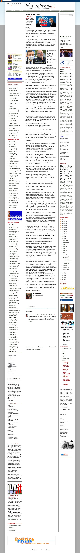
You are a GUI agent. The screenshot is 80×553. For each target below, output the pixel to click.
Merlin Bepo (11, 185)
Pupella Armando (12, 193)
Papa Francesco (65, 180)
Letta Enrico (68, 185)
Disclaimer (46, 10)
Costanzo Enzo (12, 166)
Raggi (66, 175)
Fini (70, 206)
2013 (63, 223)
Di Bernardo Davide (13, 168)
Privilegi (64, 92)
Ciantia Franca (12, 158)
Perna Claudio (12, 320)
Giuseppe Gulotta (63, 199)
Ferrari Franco (12, 283)
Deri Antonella (12, 268)
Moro (67, 202)
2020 (63, 236)
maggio (65, 248)
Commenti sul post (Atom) (35, 349)
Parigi (61, 121)
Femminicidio (63, 118)
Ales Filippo (11, 144)
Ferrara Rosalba (12, 281)
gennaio (65, 240)
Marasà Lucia (12, 307)
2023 (63, 273)
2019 (63, 234)
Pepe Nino (11, 115)
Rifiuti (61, 124)
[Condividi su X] (31, 306)
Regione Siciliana (66, 95)
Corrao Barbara (12, 165)
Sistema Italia (64, 89)
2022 (63, 272)
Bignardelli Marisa (13, 241)
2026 (63, 279)
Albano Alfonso (12, 226)
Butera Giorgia (12, 248)
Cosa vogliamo (39, 10)
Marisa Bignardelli (13, 309)
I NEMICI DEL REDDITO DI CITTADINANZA (67, 259)
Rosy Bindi (66, 213)
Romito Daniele (12, 123)
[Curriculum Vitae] (64, 455)
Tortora (63, 203)
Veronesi (64, 205)
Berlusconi (64, 170)
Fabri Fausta (11, 102)
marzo (64, 244)
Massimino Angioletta (13, 181)
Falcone (62, 185)
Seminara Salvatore (13, 342)
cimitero (70, 130)
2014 (63, 225)
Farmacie (68, 117)
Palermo (67, 76)
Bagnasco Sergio (12, 236)
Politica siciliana (64, 75)
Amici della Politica (20, 10)
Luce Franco (11, 180)
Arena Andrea (12, 234)
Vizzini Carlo (11, 351)
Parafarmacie (69, 118)
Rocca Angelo (12, 332)
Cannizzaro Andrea (13, 251)
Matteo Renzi (66, 166)
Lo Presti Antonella (13, 300)
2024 (63, 275)
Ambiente (70, 102)
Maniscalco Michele (13, 303)
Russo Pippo (11, 334)
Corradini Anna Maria (13, 259)
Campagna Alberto (13, 249)
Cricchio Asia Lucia (13, 265)
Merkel (65, 186)
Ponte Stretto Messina (66, 120)
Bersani (68, 184)
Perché (7, 10)
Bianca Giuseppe (12, 88)
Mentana (62, 195)
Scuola (70, 92)
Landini (64, 200)
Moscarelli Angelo (13, 188)
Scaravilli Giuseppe (13, 200)
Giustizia (62, 81)
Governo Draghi (45, 308)
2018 (63, 233)
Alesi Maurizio (12, 86)
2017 (63, 231)
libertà (61, 98)
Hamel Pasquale (12, 176)
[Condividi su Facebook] (32, 306)
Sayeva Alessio (12, 197)
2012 (63, 221)
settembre (65, 256)
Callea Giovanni (12, 153)
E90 (66, 132)
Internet (61, 127)
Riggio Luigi (11, 195)
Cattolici (70, 100)
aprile (64, 246)
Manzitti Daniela (12, 305)
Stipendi (66, 112)
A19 (61, 117)
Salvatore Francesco (13, 125)
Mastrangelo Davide (13, 183)
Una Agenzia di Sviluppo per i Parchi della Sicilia (17, 73)
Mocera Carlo (12, 187)
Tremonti (70, 213)
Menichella (70, 209)
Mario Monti (63, 181)
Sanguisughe (12, 530)
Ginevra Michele (12, 108)
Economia (40, 308)
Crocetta (62, 176)
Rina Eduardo (12, 118)
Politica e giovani (68, 110)
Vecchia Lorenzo (12, 132)
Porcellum (64, 360)
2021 (63, 238)
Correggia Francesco (13, 263)
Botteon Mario (12, 90)
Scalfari (68, 188)
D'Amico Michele (12, 266)
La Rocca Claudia (13, 295)
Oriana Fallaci (64, 210)
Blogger (48, 549)
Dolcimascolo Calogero (14, 170)
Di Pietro (62, 198)
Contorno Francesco (13, 161)
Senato (69, 121)
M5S (62, 69)
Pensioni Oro (70, 106)
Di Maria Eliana (12, 271)
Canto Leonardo (12, 253)
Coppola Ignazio (12, 163)
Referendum (63, 105)
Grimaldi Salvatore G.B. (14, 173)
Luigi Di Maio (68, 173)
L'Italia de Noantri (12, 529)
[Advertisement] (41, 342)
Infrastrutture (63, 84)
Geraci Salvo (11, 287)
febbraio (65, 242)
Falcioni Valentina (13, 276)
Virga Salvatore (12, 133)
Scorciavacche (68, 124)
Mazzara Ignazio (12, 314)
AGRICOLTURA (65, 131)
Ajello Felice (11, 224)
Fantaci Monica (12, 278)
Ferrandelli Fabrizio (13, 280)
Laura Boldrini (68, 193)
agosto (64, 254)
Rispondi (30, 321)
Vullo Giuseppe (12, 137)
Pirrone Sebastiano (13, 322)
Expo (69, 125)
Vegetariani (62, 132)
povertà (70, 91)
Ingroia (66, 209)
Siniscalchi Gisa (12, 202)
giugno (64, 250)
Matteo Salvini (66, 172)
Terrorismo (65, 93)
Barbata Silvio (12, 239)
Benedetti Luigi (12, 151)
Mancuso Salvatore (13, 110)
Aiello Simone (12, 141)
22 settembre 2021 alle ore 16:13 (44, 314)
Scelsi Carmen (12, 128)
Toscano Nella (12, 344)
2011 (63, 219)
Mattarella (66, 178)
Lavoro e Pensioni (65, 96)
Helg (62, 209)
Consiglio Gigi (12, 98)
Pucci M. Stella (12, 324)
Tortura (66, 130)
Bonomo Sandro (12, 244)
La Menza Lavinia (13, 293)
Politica (63, 356)
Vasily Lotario (12, 349)
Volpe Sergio (11, 135)
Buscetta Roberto (12, 246)
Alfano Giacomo (12, 146)
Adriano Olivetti (63, 189)
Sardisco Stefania (13, 126)
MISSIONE (13, 10)
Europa (62, 78)
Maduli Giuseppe (12, 302)
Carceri (70, 107)
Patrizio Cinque (69, 195)
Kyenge (71, 199)
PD (61, 76)
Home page (56, 10)
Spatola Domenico (13, 130)
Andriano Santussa (13, 231)
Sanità (65, 121)
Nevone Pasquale (13, 111)
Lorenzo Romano (32, 314)
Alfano (61, 193)
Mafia (71, 93)
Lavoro (68, 82)
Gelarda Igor (11, 171)
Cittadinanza (63, 91)
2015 (63, 227)
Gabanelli (69, 198)
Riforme (64, 102)
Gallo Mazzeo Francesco (14, 103)
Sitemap (68, 10)
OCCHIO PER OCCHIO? (16, 56)
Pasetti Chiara (12, 190)
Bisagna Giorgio (12, 243)
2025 (63, 277)
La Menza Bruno (12, 292)
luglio (64, 252)
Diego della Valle (63, 206)
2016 (63, 229)
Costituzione (62, 10)
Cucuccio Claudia (13, 100)
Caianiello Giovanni (13, 91)
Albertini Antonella (13, 143)
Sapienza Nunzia (12, 337)
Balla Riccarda (12, 149)
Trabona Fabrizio (12, 346)
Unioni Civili (68, 116)
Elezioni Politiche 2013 (67, 348)
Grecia (69, 123)
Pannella (66, 191)
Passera (70, 202)
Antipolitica (62, 125)
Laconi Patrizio (12, 178)
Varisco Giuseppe (13, 347)
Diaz (70, 131)
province (64, 107)
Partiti (51, 10)
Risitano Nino (12, 120)
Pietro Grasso (68, 192)
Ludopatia (68, 127)
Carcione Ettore (12, 154)
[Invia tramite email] (29, 306)
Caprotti (69, 205)
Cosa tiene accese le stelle (15, 525)
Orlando (70, 176)
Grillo (67, 168)
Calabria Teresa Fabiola (14, 93)
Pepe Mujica (63, 128)
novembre (65, 267)
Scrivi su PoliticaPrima (30, 10)
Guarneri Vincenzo (13, 175)
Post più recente (29, 346)
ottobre (64, 265)
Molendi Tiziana (12, 317)
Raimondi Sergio (12, 329)
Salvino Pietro (12, 336)
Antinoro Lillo (12, 232)
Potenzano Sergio (13, 116)
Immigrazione (64, 79)
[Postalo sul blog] (30, 306)
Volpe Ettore (11, 207)
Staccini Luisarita (12, 203)
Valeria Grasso (69, 203)
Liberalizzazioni (63, 113)
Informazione (69, 85)
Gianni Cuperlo (63, 207)
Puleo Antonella (12, 192)
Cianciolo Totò (12, 97)
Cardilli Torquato (34, 308)
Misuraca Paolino (12, 315)
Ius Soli (66, 103)
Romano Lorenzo (12, 121)
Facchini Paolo (12, 275)
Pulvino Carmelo (12, 325)
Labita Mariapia (12, 297)
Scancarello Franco (13, 198)
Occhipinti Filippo (12, 113)
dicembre (65, 269)
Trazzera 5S (63, 123)
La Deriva (11, 527)
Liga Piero (11, 298)
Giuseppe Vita (69, 207)
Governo (64, 86)
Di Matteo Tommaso (13, 273)
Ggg (10, 106)
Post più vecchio (52, 346)
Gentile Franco (12, 285)
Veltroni (63, 214)
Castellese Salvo (12, 156)
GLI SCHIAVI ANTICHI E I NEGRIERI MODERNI (16, 68)
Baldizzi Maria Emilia (13, 238)
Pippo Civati (70, 210)
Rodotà (63, 196)
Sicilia (61, 85)
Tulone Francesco (13, 205)
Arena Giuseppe (12, 148)
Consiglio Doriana (13, 160)
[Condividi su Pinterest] (34, 306)
